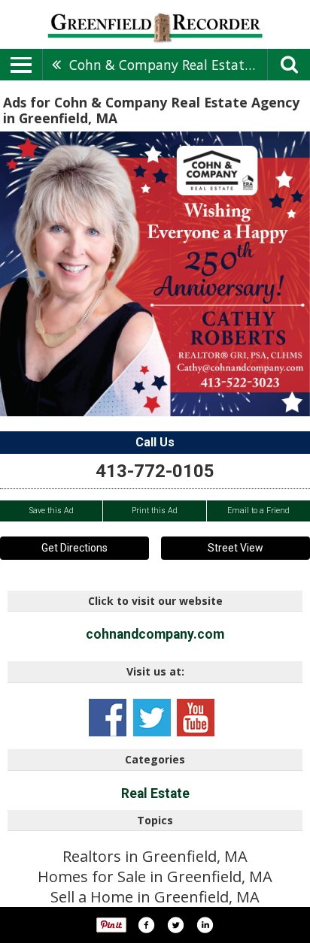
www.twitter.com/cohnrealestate (152, 717)
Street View (235, 548)
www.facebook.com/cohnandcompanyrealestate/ (107, 717)
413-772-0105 (155, 471)
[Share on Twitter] (175, 924)
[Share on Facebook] (146, 924)
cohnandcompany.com (155, 634)
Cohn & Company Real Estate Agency (168, 65)
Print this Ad (155, 510)
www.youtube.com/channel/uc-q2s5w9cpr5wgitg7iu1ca (195, 717)
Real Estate (155, 793)
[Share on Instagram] (204, 924)
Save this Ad (51, 510)
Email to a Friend (258, 510)
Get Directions (74, 548)
